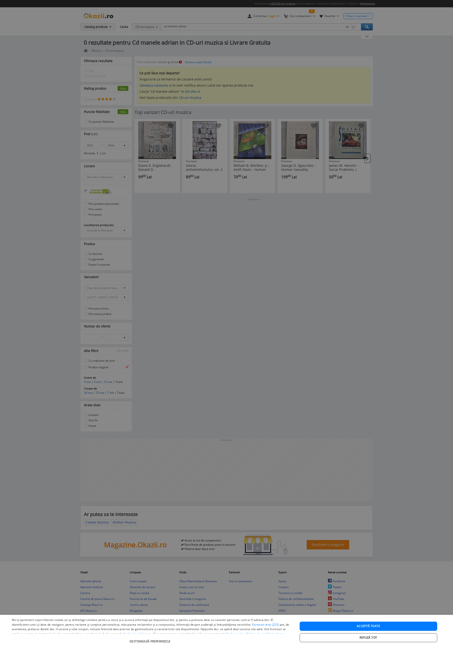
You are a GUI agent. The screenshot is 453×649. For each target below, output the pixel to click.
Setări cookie (235, 634)
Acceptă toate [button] (368, 626)
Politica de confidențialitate (265, 634)
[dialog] (226, 632)
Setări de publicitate (137, 634)
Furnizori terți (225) (265, 625)
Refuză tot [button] (368, 638)
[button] (150, 639)
